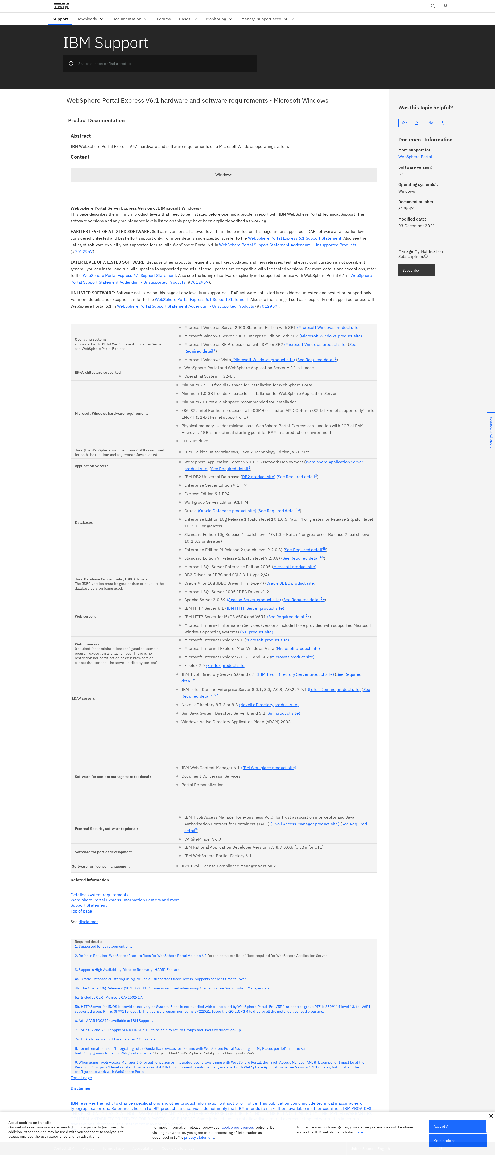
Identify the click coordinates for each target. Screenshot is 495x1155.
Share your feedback (491, 432)
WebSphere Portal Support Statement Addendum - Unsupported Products (287, 244)
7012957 (84, 251)
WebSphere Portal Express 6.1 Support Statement (294, 238)
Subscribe (410, 270)
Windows (223, 174)
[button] (491, 1116)
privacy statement (199, 1137)
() (256, 632)
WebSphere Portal (415, 156)
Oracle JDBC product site (290, 583)
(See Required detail (297, 476)
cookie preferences (238, 1127)
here (359, 1132)
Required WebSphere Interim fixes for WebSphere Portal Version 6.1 (150, 955)
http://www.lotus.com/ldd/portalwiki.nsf (119, 1053)
